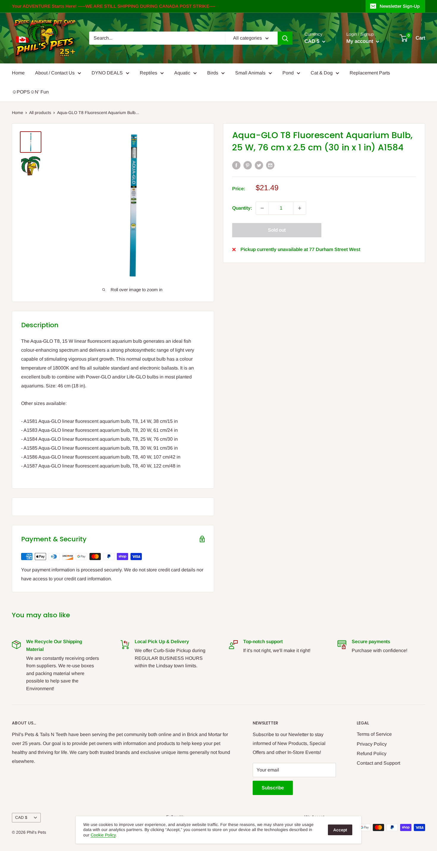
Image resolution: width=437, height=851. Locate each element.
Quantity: (242, 208)
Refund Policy (371, 753)
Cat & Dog (322, 72)
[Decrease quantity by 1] (262, 208)
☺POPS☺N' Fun (30, 91)
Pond (288, 72)
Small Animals (250, 72)
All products (40, 112)
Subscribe (273, 787)
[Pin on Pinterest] (247, 164)
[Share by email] (270, 164)
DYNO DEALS (107, 72)
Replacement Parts (370, 72)
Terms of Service (374, 734)
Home (18, 72)
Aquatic (182, 72)
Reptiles (148, 72)
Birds (212, 72)
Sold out (277, 230)
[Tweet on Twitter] (259, 164)
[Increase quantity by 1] (299, 208)
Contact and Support (378, 763)
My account (360, 41)
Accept (340, 829)
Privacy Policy (372, 743)
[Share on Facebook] (236, 164)
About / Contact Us (55, 72)
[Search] (285, 38)
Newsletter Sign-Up (400, 6)
